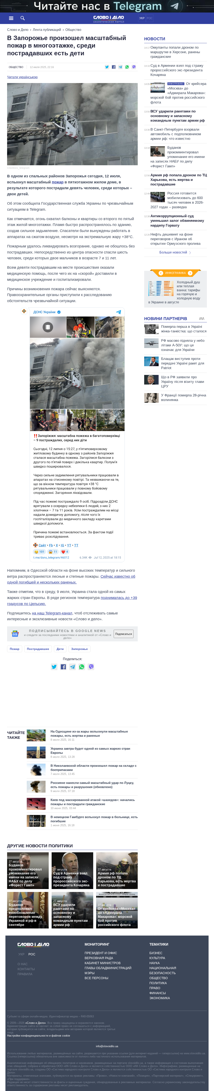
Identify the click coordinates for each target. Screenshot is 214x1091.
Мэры (89, 973)
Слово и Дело (17, 30)
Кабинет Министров (103, 963)
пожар (58, 182)
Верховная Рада (99, 958)
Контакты (26, 969)
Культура (157, 958)
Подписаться (123, 634)
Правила (25, 974)
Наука (154, 963)
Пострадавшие (38, 649)
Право (154, 988)
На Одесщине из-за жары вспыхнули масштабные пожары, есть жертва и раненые (89, 735)
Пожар (14, 649)
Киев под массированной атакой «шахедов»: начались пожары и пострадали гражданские (93, 804)
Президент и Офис (101, 953)
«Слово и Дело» (35, 1022)
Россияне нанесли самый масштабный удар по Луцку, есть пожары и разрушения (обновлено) (92, 787)
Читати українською (22, 77)
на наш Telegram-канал (52, 613)
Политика (158, 983)
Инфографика (175, 273)
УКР (142, 18)
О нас (23, 964)
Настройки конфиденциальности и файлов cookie (38, 1035)
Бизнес (155, 953)
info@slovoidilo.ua (107, 1046)
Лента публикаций (47, 30)
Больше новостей (173, 252)
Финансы (157, 993)
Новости (154, 39)
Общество (73, 30)
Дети (60, 649)
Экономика (159, 998)
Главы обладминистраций (108, 968)
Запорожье (79, 649)
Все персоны (96, 978)
